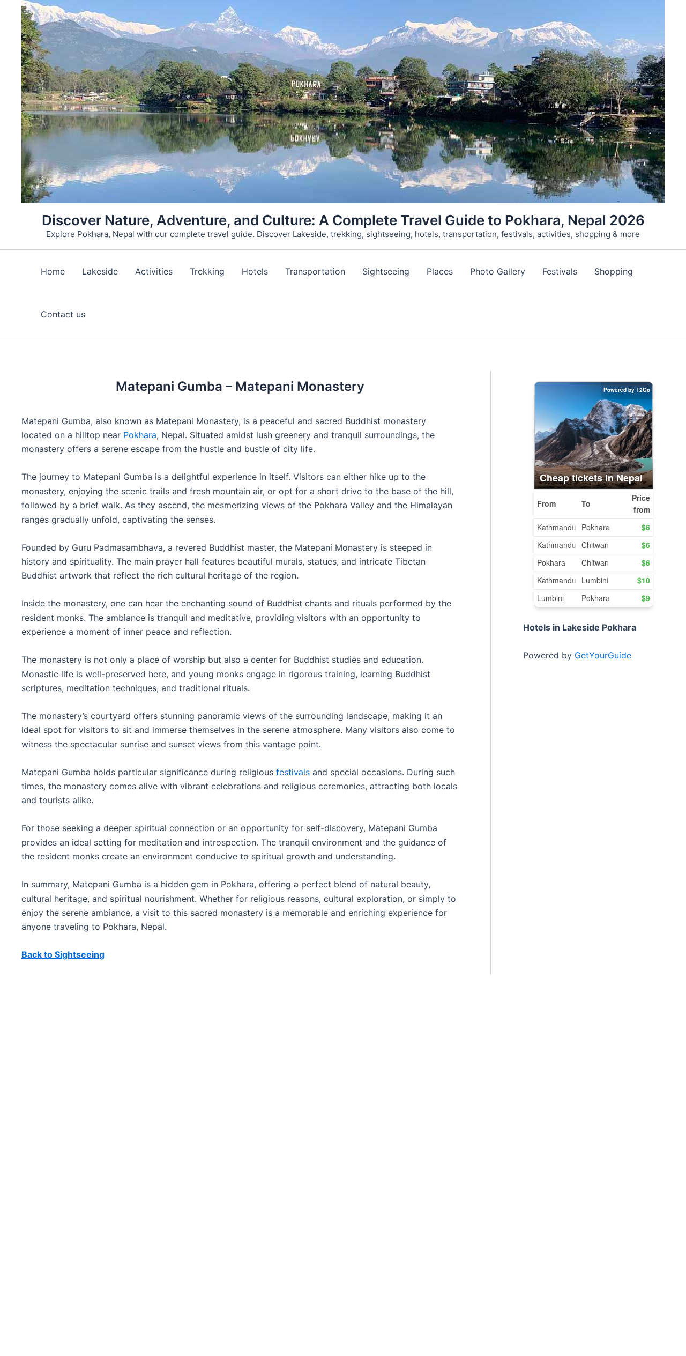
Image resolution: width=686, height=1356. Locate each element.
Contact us (63, 314)
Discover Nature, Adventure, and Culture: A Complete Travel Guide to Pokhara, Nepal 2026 (343, 220)
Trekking (207, 271)
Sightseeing (385, 271)
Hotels (255, 271)
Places (440, 271)
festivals (293, 772)
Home (53, 271)
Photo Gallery (497, 271)
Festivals (559, 271)
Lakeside (100, 271)
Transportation (315, 271)
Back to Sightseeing (63, 954)
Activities (154, 271)
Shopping (613, 271)
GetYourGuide (603, 655)
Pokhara (139, 434)
